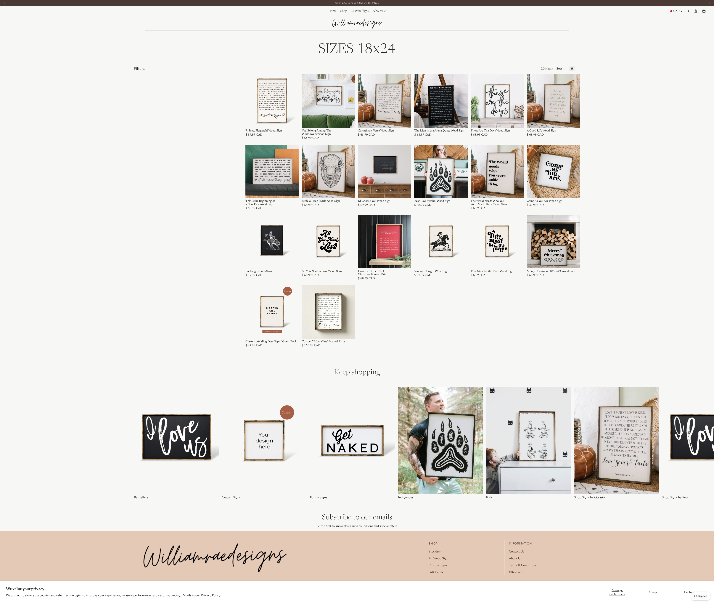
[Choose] (293, 122)
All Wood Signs (439, 558)
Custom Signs (438, 565)
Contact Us (516, 551)
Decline (689, 592)
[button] (561, 69)
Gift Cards (436, 572)
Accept (653, 592)
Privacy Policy (210, 595)
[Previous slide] (251, 101)
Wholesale (516, 572)
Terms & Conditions (522, 565)
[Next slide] (293, 101)
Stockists (434, 551)
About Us (515, 558)
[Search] (688, 11)
